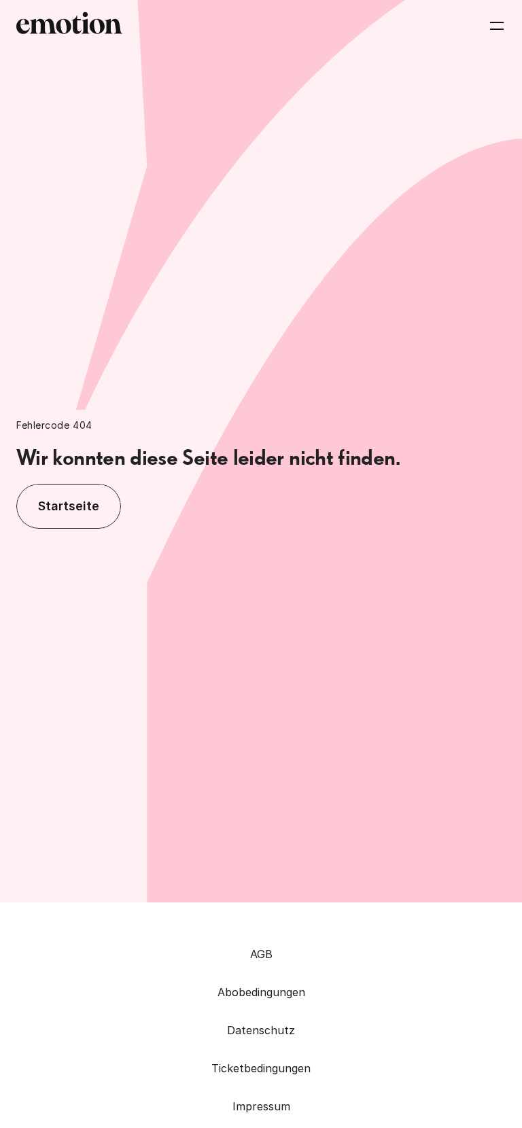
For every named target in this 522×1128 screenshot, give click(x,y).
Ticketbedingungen (261, 1068)
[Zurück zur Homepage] (69, 26)
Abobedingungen (261, 992)
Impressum (261, 1106)
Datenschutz (261, 1030)
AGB (261, 954)
